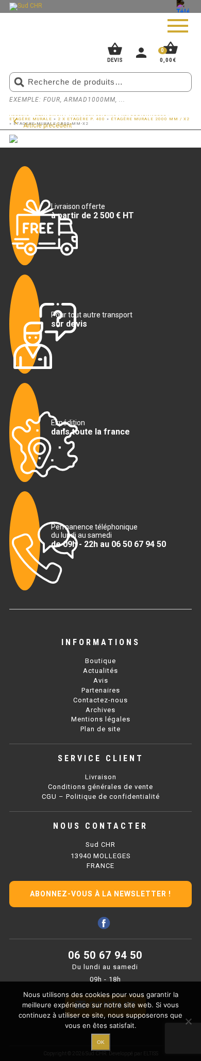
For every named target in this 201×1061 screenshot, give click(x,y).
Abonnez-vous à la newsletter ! (100, 894)
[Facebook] (103, 923)
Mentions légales (100, 719)
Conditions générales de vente (100, 787)
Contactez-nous (100, 700)
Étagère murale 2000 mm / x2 (150, 119)
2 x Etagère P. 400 (81, 119)
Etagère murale (30, 119)
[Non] (188, 1021)
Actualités (100, 670)
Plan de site (100, 729)
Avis (100, 680)
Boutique (100, 661)
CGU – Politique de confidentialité (101, 796)
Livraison (100, 777)
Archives (100, 710)
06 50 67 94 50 (105, 955)
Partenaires (100, 690)
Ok (101, 1042)
